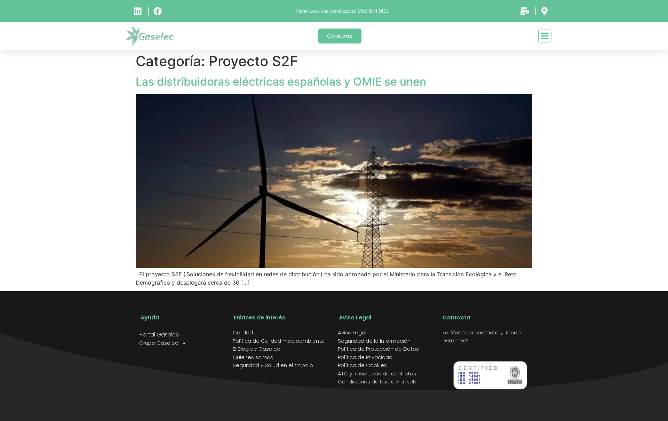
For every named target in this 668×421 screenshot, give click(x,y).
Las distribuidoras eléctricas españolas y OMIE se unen (281, 81)
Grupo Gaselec (158, 343)
